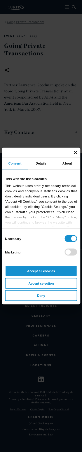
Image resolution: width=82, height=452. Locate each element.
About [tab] (67, 163)
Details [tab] (41, 163)
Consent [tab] (14, 163)
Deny (41, 295)
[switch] (71, 252)
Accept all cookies (41, 271)
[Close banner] (75, 152)
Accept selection (41, 283)
